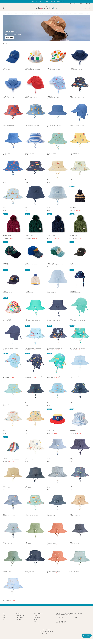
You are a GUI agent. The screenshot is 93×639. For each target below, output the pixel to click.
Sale (3, 619)
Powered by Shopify (46, 633)
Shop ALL (9, 37)
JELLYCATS (17, 13)
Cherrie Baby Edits (20, 615)
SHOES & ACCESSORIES (53, 13)
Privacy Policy (37, 617)
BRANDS (81, 13)
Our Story (18, 613)
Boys (4, 617)
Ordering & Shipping (38, 613)
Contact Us (36, 623)
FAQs (35, 621)
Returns (35, 615)
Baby (4, 613)
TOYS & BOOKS (73, 13)
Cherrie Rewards (19, 617)
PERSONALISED (34, 13)
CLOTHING (42, 13)
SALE (87, 13)
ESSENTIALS (64, 13)
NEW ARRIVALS (9, 13)
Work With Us (19, 619)
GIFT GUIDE (25, 13)
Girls (4, 615)
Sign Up (35, 619)
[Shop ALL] (46, 28)
